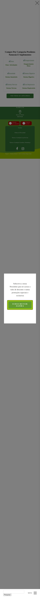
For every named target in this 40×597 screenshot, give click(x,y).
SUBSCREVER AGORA (20, 305)
